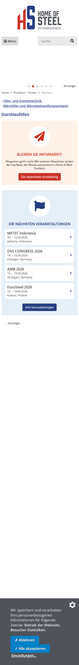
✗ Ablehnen (25, 640)
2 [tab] (33, 86)
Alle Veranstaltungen (39, 307)
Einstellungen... (23, 655)
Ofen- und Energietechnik (22, 101)
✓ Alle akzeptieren (30, 648)
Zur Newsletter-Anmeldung (39, 177)
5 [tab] (46, 86)
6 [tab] (50, 86)
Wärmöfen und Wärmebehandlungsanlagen (35, 106)
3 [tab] (37, 86)
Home (5, 93)
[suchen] (72, 41)
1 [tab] (28, 86)
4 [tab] (42, 86)
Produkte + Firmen (25, 93)
